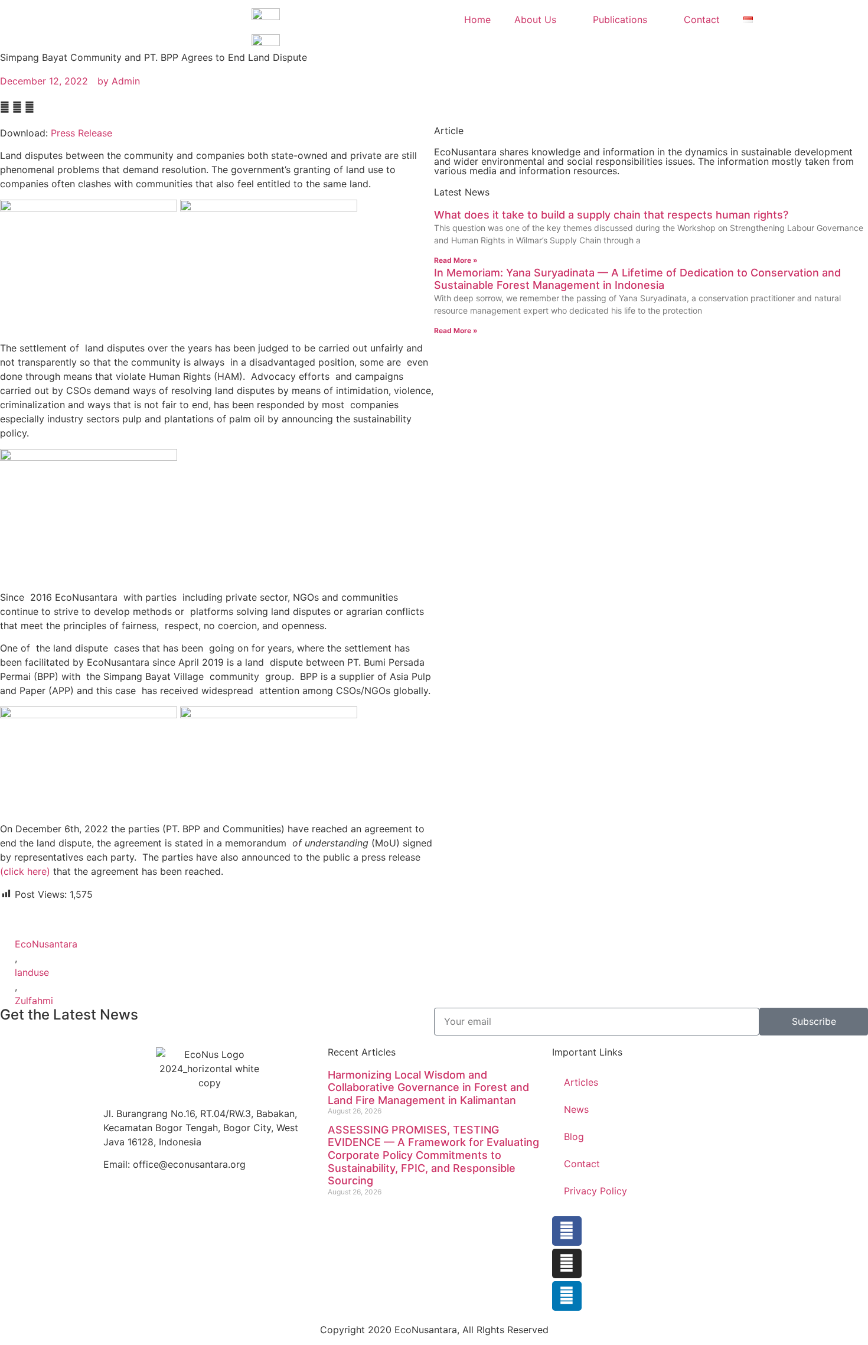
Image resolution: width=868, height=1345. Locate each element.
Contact (702, 19)
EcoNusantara (46, 944)
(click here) (25, 871)
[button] (4, 107)
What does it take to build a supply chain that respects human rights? (611, 215)
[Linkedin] (567, 1296)
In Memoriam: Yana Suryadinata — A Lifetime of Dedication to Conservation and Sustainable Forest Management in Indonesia (637, 279)
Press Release (81, 133)
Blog (574, 1136)
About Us (535, 19)
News (576, 1109)
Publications (620, 19)
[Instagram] (567, 1263)
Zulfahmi (34, 1001)
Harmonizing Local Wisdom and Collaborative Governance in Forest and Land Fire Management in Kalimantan (428, 1087)
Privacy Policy (595, 1191)
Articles (581, 1082)
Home (477, 19)
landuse (32, 972)
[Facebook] (567, 1231)
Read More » (456, 260)
